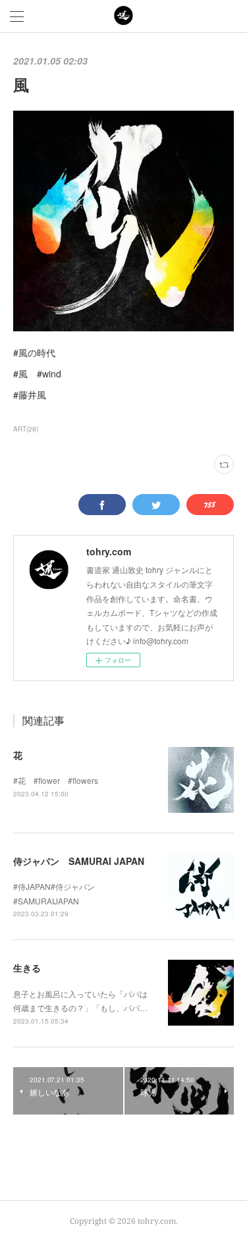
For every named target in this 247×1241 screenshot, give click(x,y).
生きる (27, 967)
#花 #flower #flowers (55, 780)
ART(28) (25, 428)
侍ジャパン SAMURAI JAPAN (78, 861)
